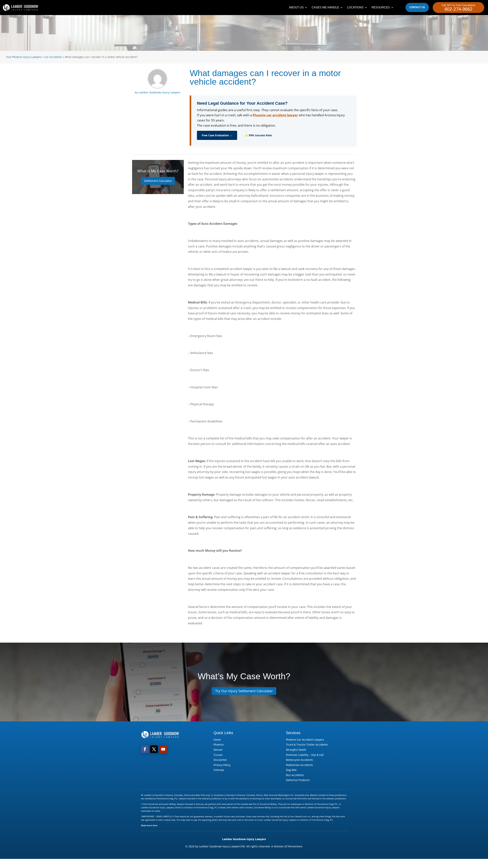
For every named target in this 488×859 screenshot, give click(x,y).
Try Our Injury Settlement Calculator (244, 691)
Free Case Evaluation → (217, 135)
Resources (381, 7)
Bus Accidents (295, 775)
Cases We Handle (325, 7)
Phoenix (219, 744)
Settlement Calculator (158, 181)
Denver (218, 749)
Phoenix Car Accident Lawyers (305, 739)
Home (217, 739)
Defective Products (298, 780)
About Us (296, 7)
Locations (355, 7)
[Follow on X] (154, 749)
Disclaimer (220, 760)
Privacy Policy (222, 765)
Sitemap (219, 770)
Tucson (218, 755)
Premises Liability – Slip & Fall (305, 755)
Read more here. (149, 825)
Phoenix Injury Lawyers (27, 57)
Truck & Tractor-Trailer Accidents (307, 744)
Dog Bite (291, 770)
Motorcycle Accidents (299, 760)
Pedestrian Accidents (299, 765)
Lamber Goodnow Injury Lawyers (159, 92)
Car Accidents (53, 57)
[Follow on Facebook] (145, 749)
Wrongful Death (296, 749)
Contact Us (417, 7)
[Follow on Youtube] (163, 749)
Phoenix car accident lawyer (275, 115)
